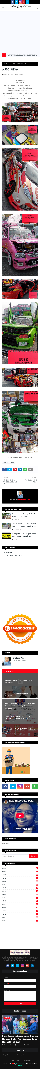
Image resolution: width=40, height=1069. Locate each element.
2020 (20, 888)
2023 (20, 878)
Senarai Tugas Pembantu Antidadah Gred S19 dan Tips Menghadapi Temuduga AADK (19, 704)
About (19, 1060)
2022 (20, 881)
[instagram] (20, 2)
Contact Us (27, 1060)
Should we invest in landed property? (18, 680)
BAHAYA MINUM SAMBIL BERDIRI (16, 693)
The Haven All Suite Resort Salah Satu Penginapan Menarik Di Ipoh (24, 525)
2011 (20, 917)
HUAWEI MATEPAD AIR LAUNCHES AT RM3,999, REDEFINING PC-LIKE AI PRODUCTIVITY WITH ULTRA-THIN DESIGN (21, 55)
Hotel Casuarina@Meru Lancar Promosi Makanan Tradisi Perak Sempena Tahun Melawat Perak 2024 (20, 1039)
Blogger (20, 1065)
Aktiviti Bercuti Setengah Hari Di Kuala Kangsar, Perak (24, 515)
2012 (20, 914)
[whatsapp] (35, 786)
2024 (20, 875)
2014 (20, 907)
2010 (20, 920)
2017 (20, 898)
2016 (20, 901)
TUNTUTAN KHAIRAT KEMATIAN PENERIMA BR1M (19, 730)
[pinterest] (23, 2)
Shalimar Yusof (9, 74)
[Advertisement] (20, 32)
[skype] (27, 2)
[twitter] (16, 2)
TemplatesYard (21, 1064)
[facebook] (12, 2)
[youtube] (27, 786)
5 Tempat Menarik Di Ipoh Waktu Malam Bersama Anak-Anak (24, 535)
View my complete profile (20, 660)
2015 (20, 904)
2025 (20, 871)
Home (5, 63)
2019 (20, 891)
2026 (20, 868)
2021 (20, 884)
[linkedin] (32, 965)
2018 (20, 894)
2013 (20, 911)
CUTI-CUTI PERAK (14, 63)
